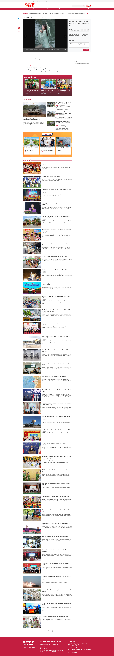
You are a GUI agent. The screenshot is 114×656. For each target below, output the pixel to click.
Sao (40, 17)
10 (50, 47)
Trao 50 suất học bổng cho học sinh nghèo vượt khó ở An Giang (55, 564)
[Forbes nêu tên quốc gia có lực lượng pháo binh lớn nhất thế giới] (51, 114)
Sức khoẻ (74, 8)
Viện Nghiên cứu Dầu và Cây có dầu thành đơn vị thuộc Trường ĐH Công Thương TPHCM (56, 310)
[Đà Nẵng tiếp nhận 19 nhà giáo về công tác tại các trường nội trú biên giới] (32, 235)
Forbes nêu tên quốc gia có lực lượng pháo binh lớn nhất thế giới (63, 112)
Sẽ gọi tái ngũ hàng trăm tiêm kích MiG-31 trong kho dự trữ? (63, 103)
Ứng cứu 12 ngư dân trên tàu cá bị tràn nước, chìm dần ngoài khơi (47, 149)
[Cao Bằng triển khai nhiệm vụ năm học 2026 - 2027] (32, 168)
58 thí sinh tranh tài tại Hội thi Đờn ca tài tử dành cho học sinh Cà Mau (56, 190)
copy (88, 30)
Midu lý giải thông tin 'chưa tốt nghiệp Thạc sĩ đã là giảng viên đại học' (42, 71)
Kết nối (48, 8)
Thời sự (33, 8)
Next (65, 36)
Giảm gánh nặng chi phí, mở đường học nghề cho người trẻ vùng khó (56, 484)
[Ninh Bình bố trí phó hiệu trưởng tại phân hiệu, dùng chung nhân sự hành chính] (32, 302)
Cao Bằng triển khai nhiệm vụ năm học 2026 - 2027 (54, 163)
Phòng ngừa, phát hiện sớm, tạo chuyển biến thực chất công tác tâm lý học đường (31, 149)
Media (79, 8)
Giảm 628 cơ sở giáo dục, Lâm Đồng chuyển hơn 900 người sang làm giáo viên (56, 217)
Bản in (19, 24)
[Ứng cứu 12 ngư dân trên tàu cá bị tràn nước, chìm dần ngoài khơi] (47, 142)
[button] (71, 145)
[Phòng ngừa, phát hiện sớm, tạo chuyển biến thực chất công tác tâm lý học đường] (31, 142)
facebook (19, 21)
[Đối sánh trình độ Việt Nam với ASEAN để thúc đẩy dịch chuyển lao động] (32, 248)
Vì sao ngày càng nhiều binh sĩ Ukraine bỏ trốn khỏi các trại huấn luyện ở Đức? (56, 630)
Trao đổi (53, 8)
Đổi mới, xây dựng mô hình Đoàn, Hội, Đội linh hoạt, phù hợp (56, 523)
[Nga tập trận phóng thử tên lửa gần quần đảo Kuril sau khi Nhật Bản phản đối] (63, 142)
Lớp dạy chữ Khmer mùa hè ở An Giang (51, 176)
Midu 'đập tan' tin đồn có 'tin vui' (33, 67)
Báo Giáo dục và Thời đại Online (30, 5)
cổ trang (38, 59)
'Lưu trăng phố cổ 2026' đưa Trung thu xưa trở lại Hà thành (47, 91)
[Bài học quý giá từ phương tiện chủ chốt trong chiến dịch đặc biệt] (51, 123)
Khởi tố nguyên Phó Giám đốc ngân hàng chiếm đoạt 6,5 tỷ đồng (56, 470)
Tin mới (19, 31)
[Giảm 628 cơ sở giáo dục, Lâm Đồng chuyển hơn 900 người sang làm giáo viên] (32, 222)
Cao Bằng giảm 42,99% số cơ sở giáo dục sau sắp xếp (54, 256)
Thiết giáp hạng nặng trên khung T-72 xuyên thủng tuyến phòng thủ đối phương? (34, 118)
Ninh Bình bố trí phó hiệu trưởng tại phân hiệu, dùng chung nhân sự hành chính (56, 297)
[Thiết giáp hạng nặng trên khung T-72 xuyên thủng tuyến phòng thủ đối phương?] (34, 109)
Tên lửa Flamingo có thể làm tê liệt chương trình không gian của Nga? (56, 270)
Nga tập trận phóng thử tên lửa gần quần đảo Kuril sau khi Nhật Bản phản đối (63, 149)
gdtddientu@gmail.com (54, 1)
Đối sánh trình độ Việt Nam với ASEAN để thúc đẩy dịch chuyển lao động (56, 244)
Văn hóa (83, 8)
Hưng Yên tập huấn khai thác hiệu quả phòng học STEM (55, 536)
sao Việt (51, 59)
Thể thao (89, 8)
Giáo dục (29, 8)
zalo (19, 18)
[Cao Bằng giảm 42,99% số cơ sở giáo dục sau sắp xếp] (32, 262)
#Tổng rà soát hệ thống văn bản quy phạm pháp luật (37, 13)
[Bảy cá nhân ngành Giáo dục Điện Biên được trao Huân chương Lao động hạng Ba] (32, 288)
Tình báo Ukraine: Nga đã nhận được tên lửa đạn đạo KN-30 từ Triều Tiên (56, 577)
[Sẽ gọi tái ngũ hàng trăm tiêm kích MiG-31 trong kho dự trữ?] (51, 104)
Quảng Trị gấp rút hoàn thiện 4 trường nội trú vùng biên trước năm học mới (56, 337)
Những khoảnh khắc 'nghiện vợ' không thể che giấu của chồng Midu (42, 69)
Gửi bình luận (86, 49)
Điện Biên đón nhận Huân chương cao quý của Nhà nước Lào (56, 323)
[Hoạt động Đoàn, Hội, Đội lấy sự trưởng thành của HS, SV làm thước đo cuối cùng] (32, 208)
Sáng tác (44, 17)
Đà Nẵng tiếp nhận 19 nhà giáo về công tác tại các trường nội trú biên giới (56, 230)
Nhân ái (64, 8)
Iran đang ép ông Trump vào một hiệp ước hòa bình (54, 443)
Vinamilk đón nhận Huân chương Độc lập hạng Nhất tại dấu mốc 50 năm (57, 390)
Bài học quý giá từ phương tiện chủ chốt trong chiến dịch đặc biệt (62, 123)
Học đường (58, 8)
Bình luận (19, 27)
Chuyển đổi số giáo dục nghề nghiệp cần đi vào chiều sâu (55, 616)
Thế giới (69, 8)
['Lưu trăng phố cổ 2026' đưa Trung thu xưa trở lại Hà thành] (48, 84)
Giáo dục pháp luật (41, 8)
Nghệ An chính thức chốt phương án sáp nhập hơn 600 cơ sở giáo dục (56, 590)
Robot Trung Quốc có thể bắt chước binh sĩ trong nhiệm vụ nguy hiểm (56, 350)
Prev (25, 36)
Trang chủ (24, 9)
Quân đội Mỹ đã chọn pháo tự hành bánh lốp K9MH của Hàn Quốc (56, 417)
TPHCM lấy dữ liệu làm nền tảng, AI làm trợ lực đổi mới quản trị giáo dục (56, 604)
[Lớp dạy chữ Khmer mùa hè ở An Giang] (32, 182)
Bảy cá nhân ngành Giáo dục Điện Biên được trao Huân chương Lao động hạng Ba (56, 284)
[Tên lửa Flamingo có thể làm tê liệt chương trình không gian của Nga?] (32, 275)
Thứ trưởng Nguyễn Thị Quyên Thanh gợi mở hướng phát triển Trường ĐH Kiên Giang (56, 404)
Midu (32, 59)
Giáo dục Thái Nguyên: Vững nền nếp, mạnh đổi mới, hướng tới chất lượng (56, 550)
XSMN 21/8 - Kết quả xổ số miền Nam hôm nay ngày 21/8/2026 (64, 91)
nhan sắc (45, 59)
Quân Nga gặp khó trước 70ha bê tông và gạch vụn (54, 376)
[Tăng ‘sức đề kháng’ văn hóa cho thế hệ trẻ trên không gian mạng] (32, 84)
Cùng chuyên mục (30, 77)
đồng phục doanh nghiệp (82, 63)
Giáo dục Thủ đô (89, 6)
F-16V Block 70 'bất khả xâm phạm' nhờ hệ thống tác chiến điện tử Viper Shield (57, 644)
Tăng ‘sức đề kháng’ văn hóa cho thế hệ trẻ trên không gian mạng (32, 91)
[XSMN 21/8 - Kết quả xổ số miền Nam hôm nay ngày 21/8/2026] (64, 84)
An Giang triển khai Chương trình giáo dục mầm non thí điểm (56, 429)
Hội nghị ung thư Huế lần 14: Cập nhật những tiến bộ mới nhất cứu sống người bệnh (56, 457)
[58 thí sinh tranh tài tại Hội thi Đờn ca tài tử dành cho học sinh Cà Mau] (32, 195)
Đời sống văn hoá (34, 17)
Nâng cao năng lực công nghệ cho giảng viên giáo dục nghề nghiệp (56, 364)
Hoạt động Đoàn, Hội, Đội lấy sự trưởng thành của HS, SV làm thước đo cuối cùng (56, 203)
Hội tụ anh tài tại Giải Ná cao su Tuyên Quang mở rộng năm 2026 (56, 510)
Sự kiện (26, 13)
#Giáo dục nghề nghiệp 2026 (52, 13)
